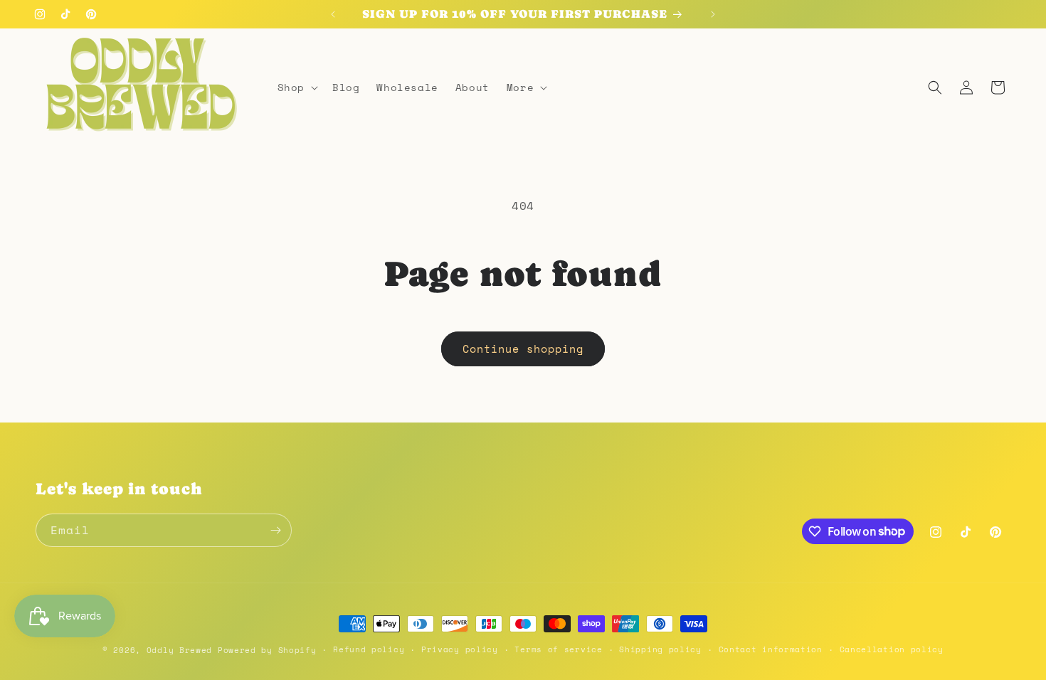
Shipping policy (660, 649)
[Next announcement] (713, 14)
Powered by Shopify (267, 650)
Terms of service (558, 649)
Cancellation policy (892, 649)
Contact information (771, 649)
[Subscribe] (275, 530)
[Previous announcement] (333, 14)
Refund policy (368, 649)
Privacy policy (459, 649)
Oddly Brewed (179, 650)
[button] (296, 87)
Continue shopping (523, 348)
